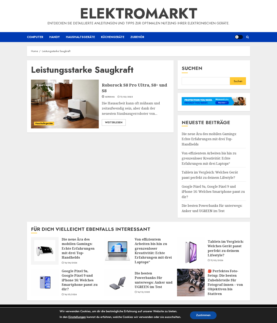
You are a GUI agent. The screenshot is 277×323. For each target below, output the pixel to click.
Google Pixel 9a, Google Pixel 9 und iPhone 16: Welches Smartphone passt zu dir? (213, 191)
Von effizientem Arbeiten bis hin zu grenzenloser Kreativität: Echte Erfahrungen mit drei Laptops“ (209, 158)
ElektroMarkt (138, 13)
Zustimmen (203, 315)
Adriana (110, 96)
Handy (54, 37)
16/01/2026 (70, 294)
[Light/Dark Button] (239, 37)
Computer (35, 37)
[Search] (247, 37)
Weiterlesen (113, 122)
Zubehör (137, 37)
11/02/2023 (126, 96)
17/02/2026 (216, 260)
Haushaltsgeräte (80, 37)
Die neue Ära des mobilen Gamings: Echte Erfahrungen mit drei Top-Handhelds (209, 139)
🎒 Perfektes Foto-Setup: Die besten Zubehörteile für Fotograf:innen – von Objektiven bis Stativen (191, 282)
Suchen (192, 68)
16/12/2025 (143, 292)
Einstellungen (77, 317)
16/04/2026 (70, 262)
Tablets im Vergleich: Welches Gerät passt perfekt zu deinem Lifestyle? (191, 251)
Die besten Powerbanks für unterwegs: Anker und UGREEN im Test (118, 282)
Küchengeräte (112, 37)
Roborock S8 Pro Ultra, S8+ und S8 (65, 104)
